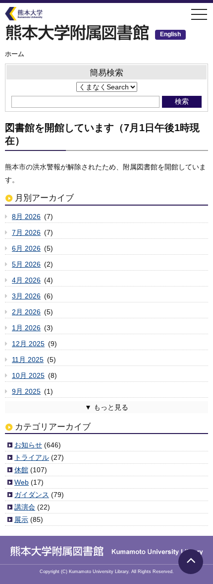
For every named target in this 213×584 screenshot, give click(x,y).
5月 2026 (26, 264)
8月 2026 (26, 216)
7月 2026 (26, 232)
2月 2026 (26, 311)
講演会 (24, 507)
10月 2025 (28, 375)
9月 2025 (26, 391)
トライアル (31, 457)
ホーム (14, 54)
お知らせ (28, 445)
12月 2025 (28, 343)
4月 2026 (26, 280)
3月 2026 (26, 295)
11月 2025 (28, 359)
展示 (21, 519)
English (170, 34)
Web (21, 482)
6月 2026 (26, 248)
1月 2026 (26, 327)
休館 (21, 470)
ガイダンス (31, 495)
